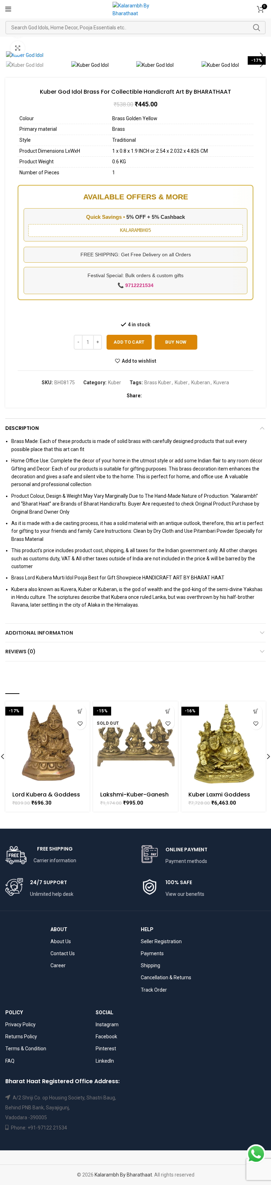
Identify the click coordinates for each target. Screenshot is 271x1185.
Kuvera (221, 382)
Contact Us (62, 953)
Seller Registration (161, 941)
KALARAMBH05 (135, 230)
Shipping (150, 965)
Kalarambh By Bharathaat (123, 1175)
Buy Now (176, 342)
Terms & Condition (25, 1048)
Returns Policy (21, 1036)
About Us (60, 941)
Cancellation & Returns (166, 977)
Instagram (107, 1024)
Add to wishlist (139, 360)
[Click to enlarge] (18, 48)
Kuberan (200, 382)
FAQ (9, 1061)
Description (22, 428)
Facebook (106, 1036)
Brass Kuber (157, 382)
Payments (152, 953)
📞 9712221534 (135, 285)
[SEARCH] (256, 27)
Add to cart (129, 342)
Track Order (154, 990)
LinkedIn (105, 1061)
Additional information (39, 632)
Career (58, 965)
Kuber (114, 382)
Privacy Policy (20, 1024)
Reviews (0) (20, 651)
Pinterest (106, 1048)
